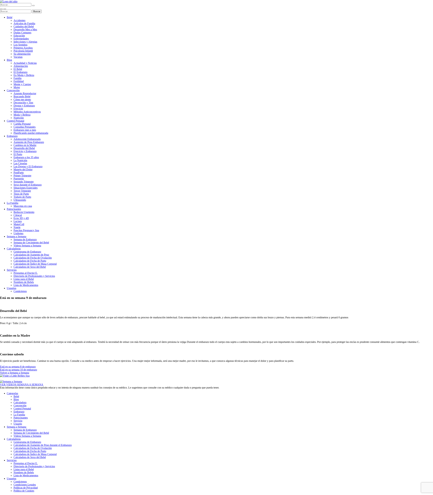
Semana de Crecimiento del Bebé (31, 242)
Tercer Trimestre (22, 190)
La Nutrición (20, 160)
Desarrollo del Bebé (24, 148)
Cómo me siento (22, 99)
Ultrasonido (20, 199)
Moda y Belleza (22, 114)
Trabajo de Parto (22, 196)
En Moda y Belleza (24, 75)
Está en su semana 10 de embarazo (18, 369)
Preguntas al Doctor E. (26, 273)
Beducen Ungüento (24, 212)
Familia (17, 78)
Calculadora (20, 402)
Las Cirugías (20, 163)
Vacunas (18, 56)
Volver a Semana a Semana (14, 372)
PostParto (19, 172)
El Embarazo (20, 72)
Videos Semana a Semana (27, 245)
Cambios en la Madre (25, 145)
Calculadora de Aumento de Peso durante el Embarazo (43, 445)
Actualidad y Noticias (25, 63)
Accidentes (19, 20)
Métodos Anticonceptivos (27, 111)
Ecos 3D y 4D (21, 218)
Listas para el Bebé (24, 279)
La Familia (12, 203)
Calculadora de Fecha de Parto (30, 260)
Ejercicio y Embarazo (25, 151)
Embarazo (12, 136)
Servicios (12, 269)
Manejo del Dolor (23, 169)
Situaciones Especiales (26, 187)
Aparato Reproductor (25, 93)
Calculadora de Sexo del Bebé (30, 266)
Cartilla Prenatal (22, 123)
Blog (9, 59)
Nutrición (19, 117)
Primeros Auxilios (23, 47)
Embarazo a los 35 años (26, 157)
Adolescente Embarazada (27, 139)
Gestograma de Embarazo (27, 251)
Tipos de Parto (21, 193)
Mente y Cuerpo (22, 84)
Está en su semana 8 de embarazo (18, 366)
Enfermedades (21, 38)
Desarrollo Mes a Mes (25, 29)
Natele (17, 227)
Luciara (18, 221)
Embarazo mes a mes (25, 129)
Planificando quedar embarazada (31, 133)
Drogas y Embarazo (24, 105)
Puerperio (19, 178)
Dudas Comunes (22, 32)
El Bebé (18, 69)
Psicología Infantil (23, 50)
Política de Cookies (24, 490)
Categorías (12, 393)
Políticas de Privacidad (26, 487)
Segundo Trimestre (24, 181)
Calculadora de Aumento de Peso (31, 254)
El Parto (18, 154)
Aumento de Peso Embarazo (29, 142)
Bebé (9, 17)
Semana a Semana (16, 236)
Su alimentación (22, 53)
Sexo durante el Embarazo (28, 184)
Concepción (13, 90)
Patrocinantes (14, 209)
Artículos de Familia (24, 23)
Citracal (18, 215)
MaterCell (19, 224)
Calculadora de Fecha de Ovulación (33, 257)
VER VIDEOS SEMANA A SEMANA (21, 384)
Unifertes (18, 233)
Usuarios (11, 288)
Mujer (17, 87)
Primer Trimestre (22, 175)
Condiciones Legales (25, 484)
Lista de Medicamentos (26, 285)
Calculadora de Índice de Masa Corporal (35, 263)
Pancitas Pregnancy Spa (26, 230)
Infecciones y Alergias (25, 41)
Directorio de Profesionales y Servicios (34, 276)
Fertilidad (19, 81)
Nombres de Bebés (24, 282)
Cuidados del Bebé (24, 26)
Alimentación (21, 66)
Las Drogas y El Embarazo (28, 166)
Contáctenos (20, 291)
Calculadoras (14, 248)
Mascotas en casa (23, 206)
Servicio (18, 420)
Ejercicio (18, 108)
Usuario (18, 423)
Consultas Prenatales (25, 126)
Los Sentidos (20, 44)
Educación (19, 35)
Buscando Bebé (22, 96)
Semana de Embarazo (25, 239)
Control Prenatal (15, 120)
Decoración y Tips (23, 102)
